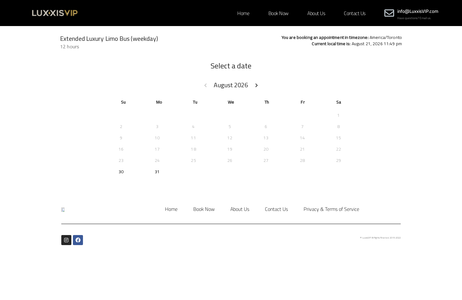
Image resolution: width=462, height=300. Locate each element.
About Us (316, 13)
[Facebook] (78, 240)
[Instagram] (66, 240)
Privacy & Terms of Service (331, 209)
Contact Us (355, 13)
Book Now (278, 13)
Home (243, 13)
